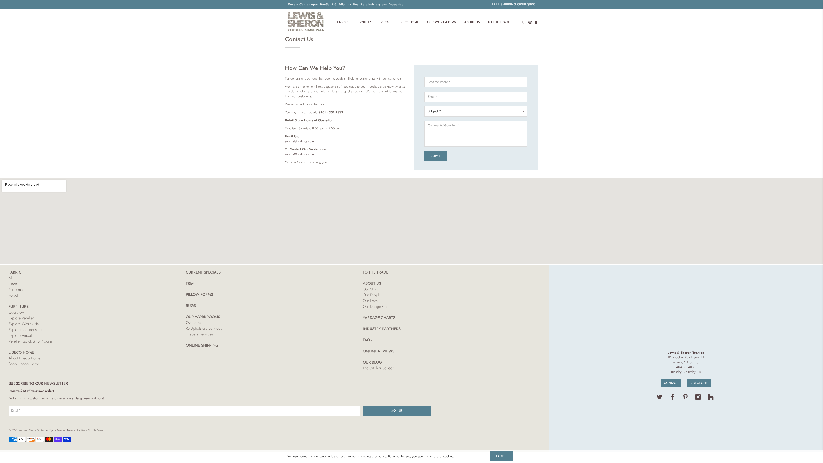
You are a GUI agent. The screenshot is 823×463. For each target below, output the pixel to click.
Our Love (370, 301)
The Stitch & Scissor (378, 368)
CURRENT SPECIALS (203, 272)
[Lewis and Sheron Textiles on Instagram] (698, 399)
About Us (472, 22)
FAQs (367, 340)
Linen (13, 284)
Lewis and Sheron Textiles (31, 430)
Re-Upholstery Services (204, 328)
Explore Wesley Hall (24, 324)
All (11, 278)
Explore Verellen (22, 318)
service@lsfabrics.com (299, 141)
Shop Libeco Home (24, 364)
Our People (372, 295)
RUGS (191, 305)
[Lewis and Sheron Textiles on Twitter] (659, 399)
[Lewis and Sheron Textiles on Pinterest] (685, 399)
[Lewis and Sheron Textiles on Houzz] (711, 399)
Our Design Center (378, 306)
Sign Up (397, 410)
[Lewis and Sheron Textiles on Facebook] (672, 399)
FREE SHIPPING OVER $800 (513, 4)
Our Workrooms (441, 22)
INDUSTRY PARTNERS (382, 329)
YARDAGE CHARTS (379, 317)
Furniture (364, 22)
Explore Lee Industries (26, 329)
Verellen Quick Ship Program (31, 341)
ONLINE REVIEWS (378, 351)
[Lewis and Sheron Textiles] (305, 22)
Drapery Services (199, 334)
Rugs (385, 22)
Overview (16, 312)
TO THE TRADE (375, 272)
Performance (18, 289)
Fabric (342, 22)
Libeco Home (408, 22)
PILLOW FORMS (199, 294)
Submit (435, 156)
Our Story (370, 289)
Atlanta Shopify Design (92, 430)
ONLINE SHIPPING (202, 345)
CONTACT (671, 383)
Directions (699, 383)
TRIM (190, 283)
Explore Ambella (21, 335)
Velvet (13, 295)
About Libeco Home (24, 358)
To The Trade (499, 22)
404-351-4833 (685, 367)
